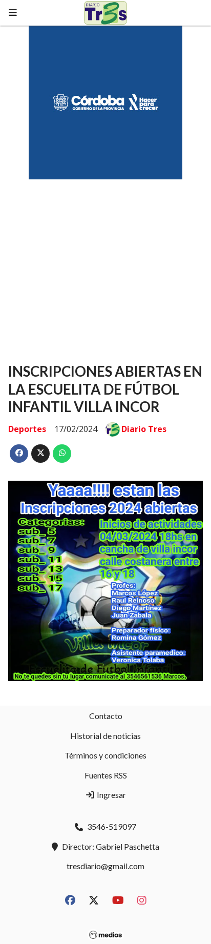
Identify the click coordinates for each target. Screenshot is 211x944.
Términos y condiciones (105, 755)
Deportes (27, 429)
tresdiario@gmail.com (105, 866)
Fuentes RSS (106, 775)
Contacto (105, 716)
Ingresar (110, 794)
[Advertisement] (105, 261)
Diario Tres (143, 429)
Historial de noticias (105, 736)
